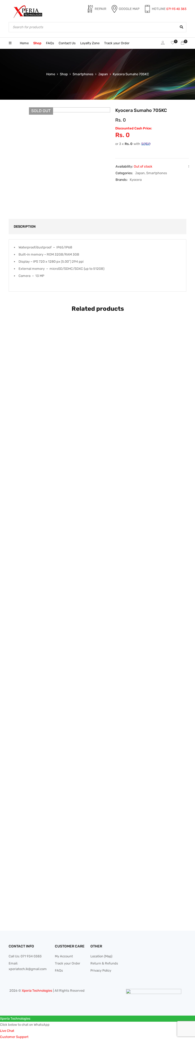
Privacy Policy (100, 970)
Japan (103, 74)
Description (25, 226)
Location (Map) (101, 956)
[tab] (22, 226)
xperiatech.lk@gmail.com (28, 969)
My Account (64, 956)
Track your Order (67, 963)
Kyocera (136, 180)
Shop (64, 74)
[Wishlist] (172, 43)
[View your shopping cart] (182, 43)
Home (50, 74)
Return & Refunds (104, 963)
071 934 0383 (31, 956)
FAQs (59, 970)
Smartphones (83, 74)
